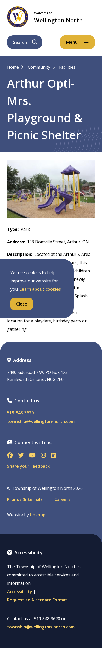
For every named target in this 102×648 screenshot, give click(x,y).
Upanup (38, 514)
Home (13, 67)
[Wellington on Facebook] (10, 455)
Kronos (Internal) (24, 499)
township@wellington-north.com (41, 421)
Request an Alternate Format (37, 600)
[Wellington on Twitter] (21, 455)
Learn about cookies (40, 289)
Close (21, 304)
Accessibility (19, 591)
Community (39, 67)
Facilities (67, 67)
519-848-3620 (20, 412)
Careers (62, 499)
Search (20, 42)
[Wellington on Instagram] (43, 455)
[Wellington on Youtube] (32, 455)
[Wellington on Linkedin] (53, 455)
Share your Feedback (28, 466)
